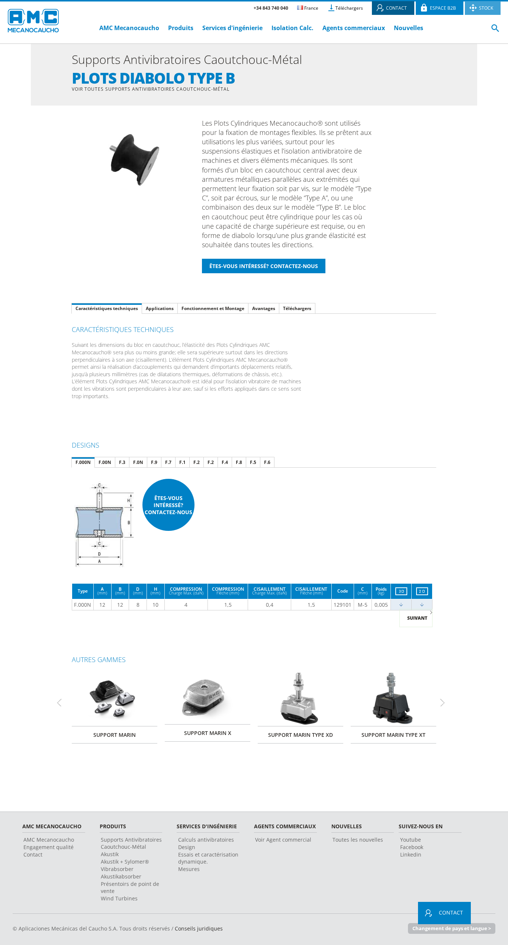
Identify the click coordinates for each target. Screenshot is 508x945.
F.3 (122, 462)
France (310, 8)
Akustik (110, 854)
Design (186, 847)
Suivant (417, 618)
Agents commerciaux (353, 28)
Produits (180, 28)
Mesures (189, 869)
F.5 (253, 462)
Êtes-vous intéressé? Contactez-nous (168, 505)
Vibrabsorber (117, 869)
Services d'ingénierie (233, 28)
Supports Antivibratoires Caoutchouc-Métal (131, 843)
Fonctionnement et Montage (212, 308)
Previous (62, 702)
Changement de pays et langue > (451, 928)
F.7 (168, 462)
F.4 (225, 462)
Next (445, 702)
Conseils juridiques (199, 928)
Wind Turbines (119, 898)
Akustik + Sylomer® (125, 861)
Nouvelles (408, 28)
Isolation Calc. (292, 28)
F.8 (239, 462)
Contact (32, 854)
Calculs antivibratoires (206, 839)
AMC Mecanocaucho (129, 28)
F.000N (83, 462)
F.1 (182, 462)
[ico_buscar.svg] (495, 31)
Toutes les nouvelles (357, 839)
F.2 (196, 462)
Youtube (410, 839)
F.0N (138, 462)
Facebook (411, 847)
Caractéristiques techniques (106, 308)
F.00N (105, 462)
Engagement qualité (48, 847)
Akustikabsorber (121, 876)
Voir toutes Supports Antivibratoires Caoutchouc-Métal (150, 89)
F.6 (267, 462)
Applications (160, 308)
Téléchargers (349, 8)
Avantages (263, 308)
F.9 (154, 462)
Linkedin (410, 854)
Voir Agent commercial (283, 839)
